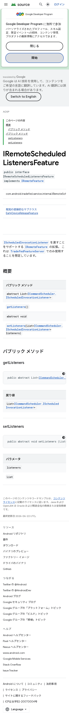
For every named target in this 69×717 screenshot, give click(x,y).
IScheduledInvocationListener (26, 242)
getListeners (16, 307)
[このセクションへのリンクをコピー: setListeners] (27, 427)
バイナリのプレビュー (16, 551)
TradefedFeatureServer (27, 251)
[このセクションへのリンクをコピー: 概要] (15, 271)
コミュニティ (35, 683)
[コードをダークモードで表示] (63, 373)
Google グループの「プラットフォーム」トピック (32, 608)
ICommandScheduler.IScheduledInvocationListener (31, 295)
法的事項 (51, 683)
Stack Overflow (12, 664)
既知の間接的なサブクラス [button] (22, 211)
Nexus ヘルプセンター (16, 647)
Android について (13, 683)
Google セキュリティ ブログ (19, 602)
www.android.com (14, 652)
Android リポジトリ (14, 533)
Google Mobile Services (16, 658)
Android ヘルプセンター (17, 635)
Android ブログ (12, 596)
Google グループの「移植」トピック (24, 619)
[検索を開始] (41, 4)
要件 (5, 539)
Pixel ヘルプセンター (15, 641)
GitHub (7, 569)
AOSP (6, 111)
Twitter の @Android (14, 584)
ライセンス (11, 689)
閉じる (34, 46)
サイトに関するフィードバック (23, 695)
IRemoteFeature (32, 181)
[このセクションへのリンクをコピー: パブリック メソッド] (47, 352)
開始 (34, 58)
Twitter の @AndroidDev (17, 590)
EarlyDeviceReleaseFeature (22, 213)
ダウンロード (10, 545)
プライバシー (29, 689)
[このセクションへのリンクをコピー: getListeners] (28, 363)
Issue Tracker (10, 670)
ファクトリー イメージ (16, 557)
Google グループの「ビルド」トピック (25, 613)
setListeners (16, 326)
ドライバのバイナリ (14, 563)
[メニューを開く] (6, 4)
